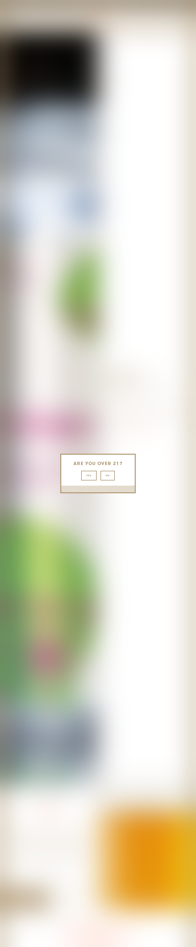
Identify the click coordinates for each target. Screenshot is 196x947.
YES (88, 475)
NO (108, 475)
